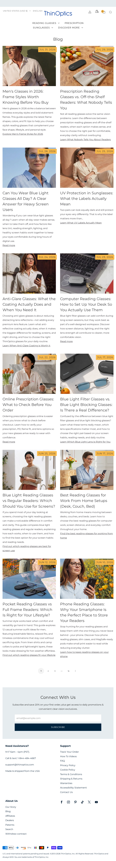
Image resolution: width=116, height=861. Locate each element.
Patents (9, 825)
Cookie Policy (67, 769)
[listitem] (58, 3)
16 (68, 671)
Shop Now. (82, 3)
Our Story (10, 807)
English (38, 11)
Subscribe (58, 727)
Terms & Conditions (71, 774)
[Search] (110, 12)
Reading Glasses (44, 23)
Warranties (66, 783)
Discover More (69, 27)
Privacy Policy (67, 765)
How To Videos (68, 756)
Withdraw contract (16, 833)
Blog (8, 811)
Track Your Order (69, 751)
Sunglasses (41, 27)
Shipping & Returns (71, 778)
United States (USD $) (15, 11)
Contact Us (66, 792)
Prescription (74, 23)
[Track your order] (97, 11)
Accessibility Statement (73, 787)
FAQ (62, 760)
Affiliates (10, 816)
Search (9, 829)
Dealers (9, 820)
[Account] (89, 12)
